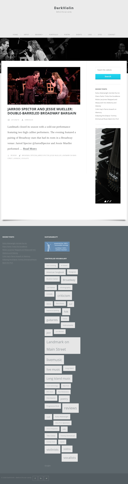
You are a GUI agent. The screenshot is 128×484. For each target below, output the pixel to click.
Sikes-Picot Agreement (62, 423)
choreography (65, 287)
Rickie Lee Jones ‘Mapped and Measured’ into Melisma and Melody (106, 102)
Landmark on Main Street (57, 345)
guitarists (52, 320)
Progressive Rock (52, 406)
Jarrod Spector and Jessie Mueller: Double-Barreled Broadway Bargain (42, 111)
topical (62, 442)
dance (48, 304)
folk (66, 311)
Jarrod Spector (43, 155)
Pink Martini (51, 398)
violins (67, 449)
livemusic (17, 158)
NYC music (49, 392)
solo (64, 429)
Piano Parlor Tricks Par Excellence (107, 96)
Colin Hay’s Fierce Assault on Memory (16, 256)
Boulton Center (52, 279)
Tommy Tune (50, 442)
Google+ (48, 465)
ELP (70, 304)
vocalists (25, 158)
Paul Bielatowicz (63, 392)
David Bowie (60, 303)
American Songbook (55, 272)
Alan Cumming (51, 265)
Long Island (69, 368)
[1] (105, 201)
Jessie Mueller (55, 155)
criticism (33, 155)
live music (53, 369)
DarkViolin (64, 8)
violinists (52, 449)
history (65, 319)
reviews (70, 408)
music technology (52, 386)
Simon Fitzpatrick (52, 429)
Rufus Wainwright (61, 416)
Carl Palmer (50, 287)
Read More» (30, 148)
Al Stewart (64, 265)
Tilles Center (51, 436)
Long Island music (58, 378)
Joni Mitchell (60, 331)
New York (66, 386)
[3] (110, 201)
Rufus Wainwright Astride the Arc (107, 93)
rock (48, 417)
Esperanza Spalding (52, 310)
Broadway (26, 155)
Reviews (14, 155)
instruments (68, 325)
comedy (49, 294)
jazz (48, 332)
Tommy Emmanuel (67, 436)
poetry (64, 398)
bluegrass (72, 272)
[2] (108, 201)
